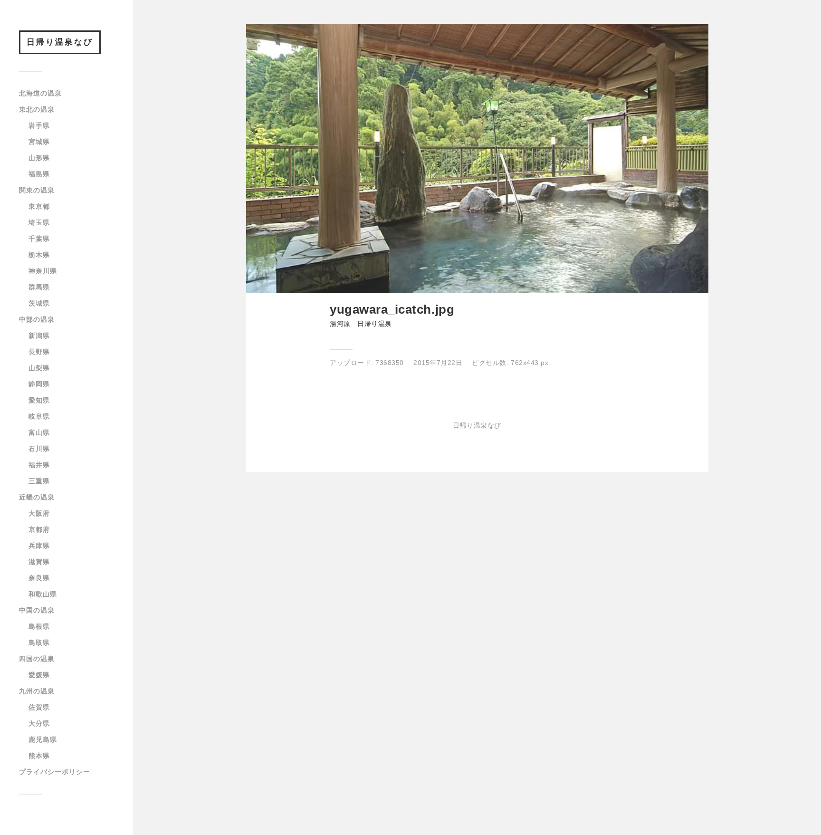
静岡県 (39, 384)
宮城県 (39, 141)
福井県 (39, 465)
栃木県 (39, 255)
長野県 (39, 351)
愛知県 (39, 400)
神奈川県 (43, 271)
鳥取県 (39, 642)
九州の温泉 (37, 691)
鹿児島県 (43, 739)
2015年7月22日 (437, 362)
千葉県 (39, 238)
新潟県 (39, 335)
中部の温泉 (37, 319)
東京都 (39, 206)
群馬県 (39, 287)
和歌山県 (43, 594)
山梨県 (39, 368)
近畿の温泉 (37, 497)
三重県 (39, 481)
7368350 (389, 362)
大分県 (39, 723)
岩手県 (39, 125)
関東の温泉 (37, 190)
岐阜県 (39, 416)
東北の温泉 (37, 109)
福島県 (39, 174)
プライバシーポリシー (54, 772)
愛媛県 (39, 675)
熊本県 (39, 755)
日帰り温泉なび (60, 42)
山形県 (39, 158)
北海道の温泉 (40, 93)
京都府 (39, 529)
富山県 (39, 432)
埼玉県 (39, 222)
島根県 (39, 626)
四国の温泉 (37, 658)
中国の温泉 (37, 610)
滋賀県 (39, 562)
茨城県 (39, 303)
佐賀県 (39, 707)
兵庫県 (39, 545)
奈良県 (39, 578)
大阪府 (39, 513)
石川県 (39, 448)
